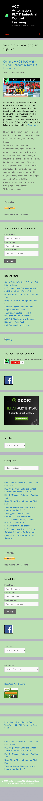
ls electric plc (28, 159)
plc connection (16, 165)
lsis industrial (13, 162)
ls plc (37, 159)
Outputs (26, 135)
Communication (21, 132)
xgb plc (27, 182)
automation (26, 145)
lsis (4, 162)
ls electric (17, 159)
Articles (9, 132)
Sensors (6, 142)
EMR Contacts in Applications (17, 325)
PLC (33, 135)
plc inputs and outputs (13, 169)
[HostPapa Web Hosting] (11, 697)
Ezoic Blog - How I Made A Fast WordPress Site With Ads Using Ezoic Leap (20, 725)
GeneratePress (30, 783)
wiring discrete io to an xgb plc (25, 176)
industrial (7, 159)
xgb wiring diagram (18, 186)
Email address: (11, 249)
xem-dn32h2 (9, 179)
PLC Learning (16, 138)
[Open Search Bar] (40, 34)
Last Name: (9, 242)
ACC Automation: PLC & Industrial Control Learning (24, 14)
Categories (9, 665)
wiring (28, 172)
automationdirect (10, 149)
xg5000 (14, 182)
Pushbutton (28, 138)
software (20, 172)
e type (19, 152)
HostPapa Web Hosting (14, 684)
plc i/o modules (30, 165)
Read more (33, 125)
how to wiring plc (28, 155)
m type (23, 162)
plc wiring (28, 169)
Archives (8, 647)
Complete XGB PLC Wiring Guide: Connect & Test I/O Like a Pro (20, 65)
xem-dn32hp (21, 179)
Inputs (31, 132)
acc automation (13, 145)
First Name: (9, 234)
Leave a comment (14, 189)
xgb (20, 182)
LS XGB (18, 135)
